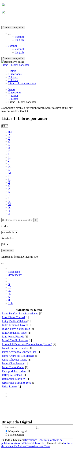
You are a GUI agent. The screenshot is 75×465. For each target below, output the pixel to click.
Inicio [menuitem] (12, 70)
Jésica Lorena (9, 386)
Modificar (7, 250)
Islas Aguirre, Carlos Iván (16, 328)
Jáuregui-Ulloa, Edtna (14, 371)
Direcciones (14, 92)
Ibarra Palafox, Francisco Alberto (20, 313)
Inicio (11, 89)
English (19, 39)
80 (9, 300)
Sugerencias (43, 411)
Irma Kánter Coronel (13, 317)
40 (9, 293)
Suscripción (8, 20)
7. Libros (13, 95)
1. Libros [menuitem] (13, 80)
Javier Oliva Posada (13, 363)
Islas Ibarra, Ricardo (13, 336)
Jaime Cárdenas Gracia (14, 359)
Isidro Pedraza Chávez (14, 325)
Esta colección (16, 434)
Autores (18, 443)
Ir (35, 220)
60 (9, 296)
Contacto (30, 411)
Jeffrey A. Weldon (12, 374)
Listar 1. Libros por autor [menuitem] (22, 83)
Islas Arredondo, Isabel (14, 332)
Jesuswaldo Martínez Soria (16, 382)
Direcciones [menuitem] (14, 73)
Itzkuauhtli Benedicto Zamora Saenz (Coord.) (27, 344)
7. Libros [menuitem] (13, 77)
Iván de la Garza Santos (15, 348)
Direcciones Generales (36, 439)
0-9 (10, 131)
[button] (9, 34)
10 (9, 287)
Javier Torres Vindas (13, 367)
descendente (15, 274)
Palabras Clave (39, 443)
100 (10, 303)
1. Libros (13, 98)
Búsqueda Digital (17, 431)
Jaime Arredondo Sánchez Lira (19, 351)
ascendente (14, 271)
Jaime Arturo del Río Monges (18, 355)
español (19, 36)
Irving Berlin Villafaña (14, 321)
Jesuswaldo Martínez (13, 378)
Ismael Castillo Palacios (15, 340)
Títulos (27, 443)
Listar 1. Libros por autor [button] (15, 64)
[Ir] (37, 428)
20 (9, 290)
